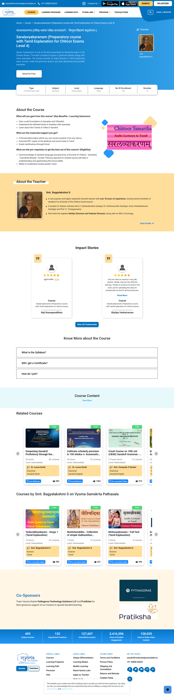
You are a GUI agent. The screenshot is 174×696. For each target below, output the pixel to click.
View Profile (145, 223)
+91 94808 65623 (135, 662)
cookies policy (66, 689)
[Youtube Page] (141, 671)
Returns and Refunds (109, 673)
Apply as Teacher (81, 675)
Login (158, 12)
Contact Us (93, 3)
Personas (50, 670)
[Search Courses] (150, 12)
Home (19, 23)
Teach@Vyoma (121, 12)
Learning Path (71, 12)
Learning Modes (80, 662)
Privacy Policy (106, 662)
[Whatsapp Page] (152, 671)
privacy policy (52, 689)
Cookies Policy (106, 678)
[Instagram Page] (147, 671)
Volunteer (33, 668)
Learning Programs (51, 12)
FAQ (48, 675)
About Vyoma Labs (81, 670)
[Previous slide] (18, 454)
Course (28, 23)
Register (167, 12)
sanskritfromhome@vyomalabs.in (142, 658)
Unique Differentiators (83, 658)
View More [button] (87, 400)
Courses (31, 12)
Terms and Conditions (110, 658)
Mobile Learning (80, 666)
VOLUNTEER (163, 3)
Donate (22, 668)
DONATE (146, 3)
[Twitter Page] (135, 671)
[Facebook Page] (129, 671)
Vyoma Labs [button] (88, 12)
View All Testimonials (87, 324)
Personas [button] (104, 12)
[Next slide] (156, 454)
